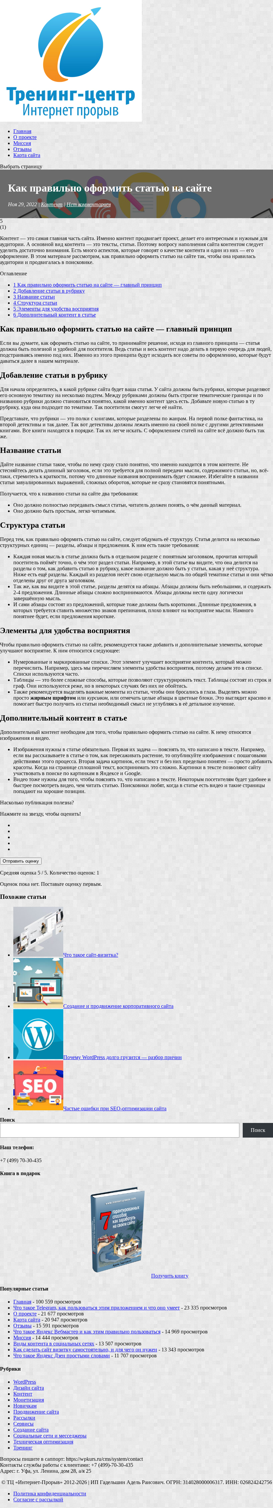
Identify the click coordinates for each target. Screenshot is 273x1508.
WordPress (24, 1382)
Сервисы (23, 1424)
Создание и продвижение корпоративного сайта (118, 1006)
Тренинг (23, 1447)
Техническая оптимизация (43, 1441)
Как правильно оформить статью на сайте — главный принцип (87, 285)
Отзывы (22, 149)
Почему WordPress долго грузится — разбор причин (122, 1057)
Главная (22, 131)
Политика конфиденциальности (49, 1493)
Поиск (7, 1120)
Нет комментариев (89, 204)
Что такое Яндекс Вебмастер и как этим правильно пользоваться (86, 1331)
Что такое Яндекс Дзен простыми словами (61, 1355)
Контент (52, 204)
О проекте (25, 137)
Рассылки (24, 1418)
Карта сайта (26, 155)
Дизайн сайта (28, 1388)
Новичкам (25, 1406)
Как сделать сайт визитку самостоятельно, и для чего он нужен (85, 1349)
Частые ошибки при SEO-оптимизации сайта (114, 1108)
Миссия (22, 143)
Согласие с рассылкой (38, 1499)
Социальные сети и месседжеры (50, 1436)
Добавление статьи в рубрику (49, 291)
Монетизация (28, 1400)
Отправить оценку (21, 861)
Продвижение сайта (36, 1412)
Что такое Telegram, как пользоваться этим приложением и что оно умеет (96, 1307)
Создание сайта (31, 1430)
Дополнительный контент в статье (54, 315)
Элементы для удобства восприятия (56, 309)
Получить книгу (169, 1276)
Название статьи (34, 297)
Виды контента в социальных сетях (53, 1343)
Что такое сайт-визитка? (90, 955)
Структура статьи (35, 303)
